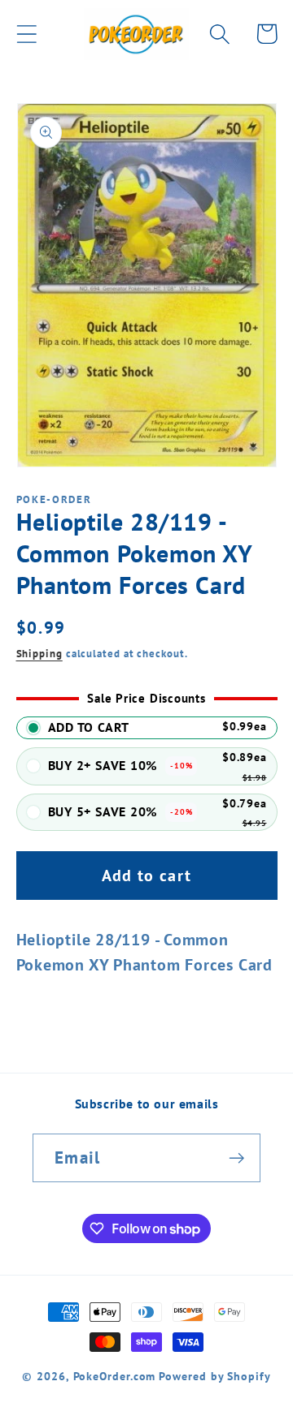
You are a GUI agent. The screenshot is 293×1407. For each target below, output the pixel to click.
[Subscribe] (236, 1158)
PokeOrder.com (114, 1375)
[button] (26, 34)
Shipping (39, 653)
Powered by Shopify (214, 1375)
